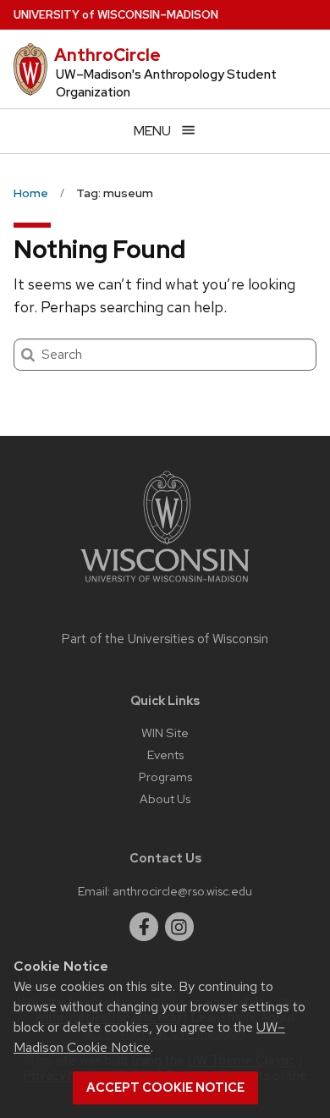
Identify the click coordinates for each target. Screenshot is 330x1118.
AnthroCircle (107, 55)
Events (165, 754)
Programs (165, 776)
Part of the (165, 639)
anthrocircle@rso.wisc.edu (182, 891)
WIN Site (165, 732)
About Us (165, 798)
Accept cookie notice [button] (165, 1087)
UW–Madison (116, 15)
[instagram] (179, 926)
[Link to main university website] (165, 585)
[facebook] (143, 926)
